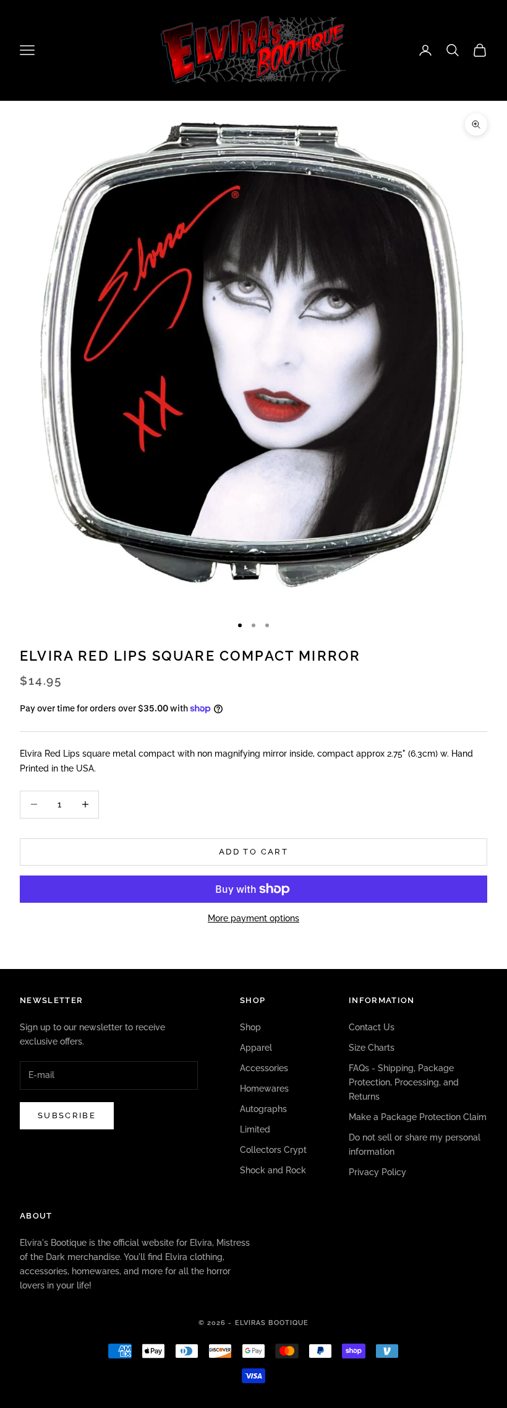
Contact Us (371, 1027)
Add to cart (253, 851)
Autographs (263, 1109)
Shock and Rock (273, 1170)
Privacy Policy (377, 1172)
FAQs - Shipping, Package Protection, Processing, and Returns (404, 1082)
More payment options (253, 918)
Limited (255, 1129)
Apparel (256, 1048)
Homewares (264, 1088)
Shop (250, 1027)
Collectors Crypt (273, 1150)
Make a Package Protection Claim (418, 1117)
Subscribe (67, 1115)
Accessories (264, 1068)
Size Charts (371, 1048)
